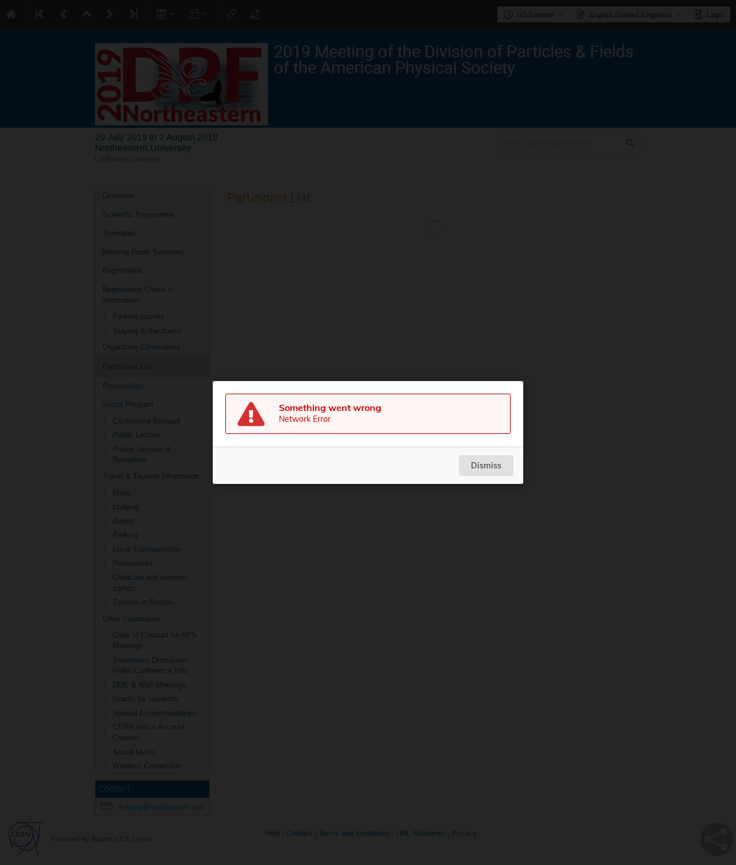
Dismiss (486, 465)
